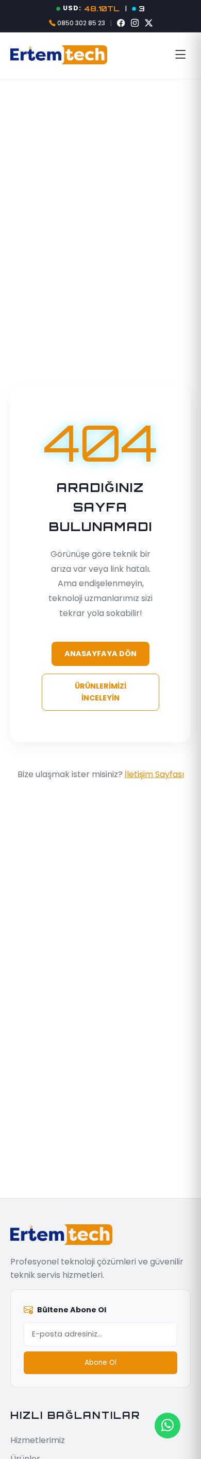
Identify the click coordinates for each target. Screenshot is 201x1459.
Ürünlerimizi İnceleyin (100, 692)
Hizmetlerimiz (37, 1440)
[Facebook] (121, 23)
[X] (149, 23)
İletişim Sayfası (154, 774)
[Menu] (181, 54)
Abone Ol (100, 1362)
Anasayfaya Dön (100, 653)
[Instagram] (135, 23)
